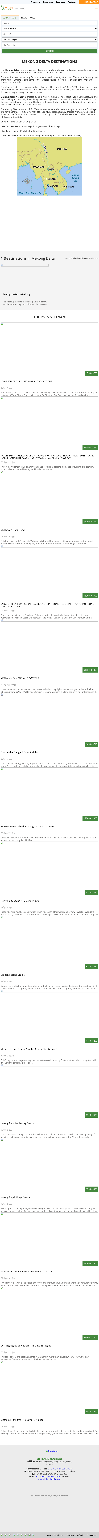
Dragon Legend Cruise (13, 974)
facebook (38, 1489)
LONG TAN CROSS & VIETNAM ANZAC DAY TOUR (26, 381)
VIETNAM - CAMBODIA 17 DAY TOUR (20, 678)
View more (24, 278)
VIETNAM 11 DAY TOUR (13, 529)
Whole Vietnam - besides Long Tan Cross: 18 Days (28, 826)
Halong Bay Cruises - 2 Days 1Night (20, 900)
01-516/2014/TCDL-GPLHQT (61, 1468)
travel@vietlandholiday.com (48, 1476)
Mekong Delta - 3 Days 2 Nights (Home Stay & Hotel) (29, 1049)
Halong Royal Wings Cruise (15, 1197)
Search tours (10, 17)
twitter (55, 1489)
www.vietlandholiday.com (49, 1479)
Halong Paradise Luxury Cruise (17, 1123)
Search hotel (28, 17)
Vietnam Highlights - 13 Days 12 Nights (22, 1419)
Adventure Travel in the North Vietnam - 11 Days (27, 1271)
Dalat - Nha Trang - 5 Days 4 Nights (20, 752)
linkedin (49, 1489)
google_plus (61, 1489)
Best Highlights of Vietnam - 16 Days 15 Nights (26, 1345)
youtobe (44, 1489)
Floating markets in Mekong (16, 294)
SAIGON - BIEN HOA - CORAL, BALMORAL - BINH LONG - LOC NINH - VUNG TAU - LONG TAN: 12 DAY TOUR (47, 605)
